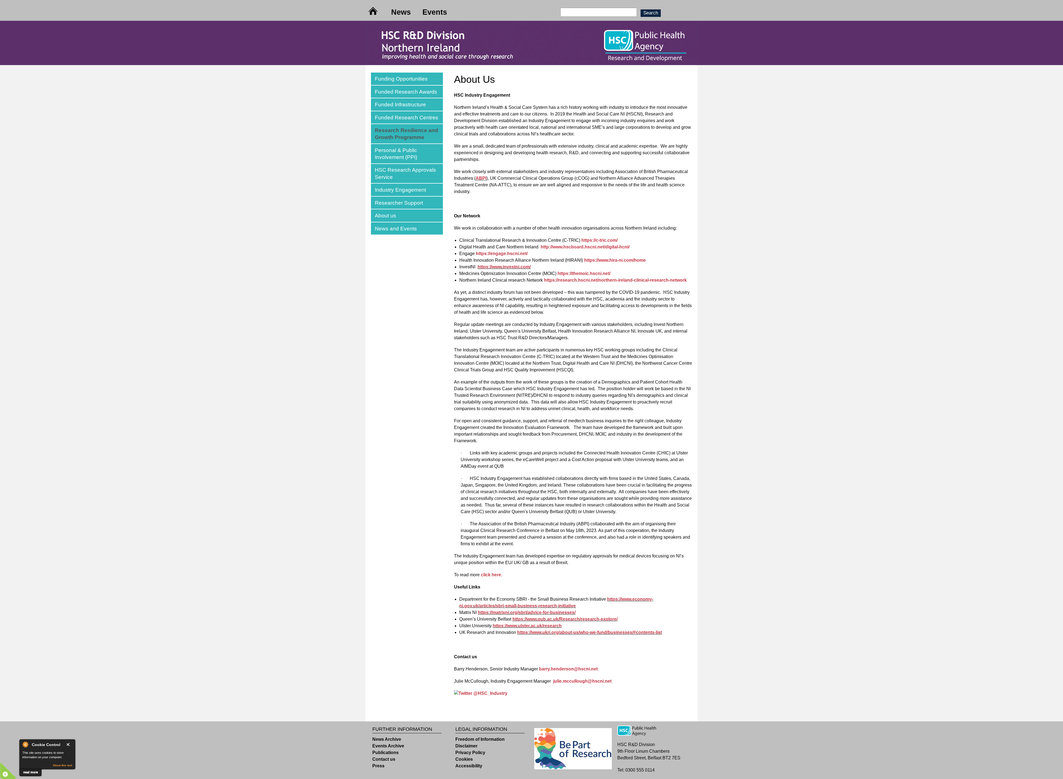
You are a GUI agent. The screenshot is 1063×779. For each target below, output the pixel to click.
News (401, 12)
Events (434, 12)
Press (378, 765)
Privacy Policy (470, 752)
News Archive (386, 739)
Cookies (464, 759)
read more (30, 772)
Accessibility (468, 765)
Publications (385, 752)
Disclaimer (466, 746)
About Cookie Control (25, 744)
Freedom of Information (480, 739)
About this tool (62, 765)
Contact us (383, 759)
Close (69, 744)
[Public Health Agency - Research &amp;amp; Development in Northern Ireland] (531, 61)
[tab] (407, 79)
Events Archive (388, 746)
